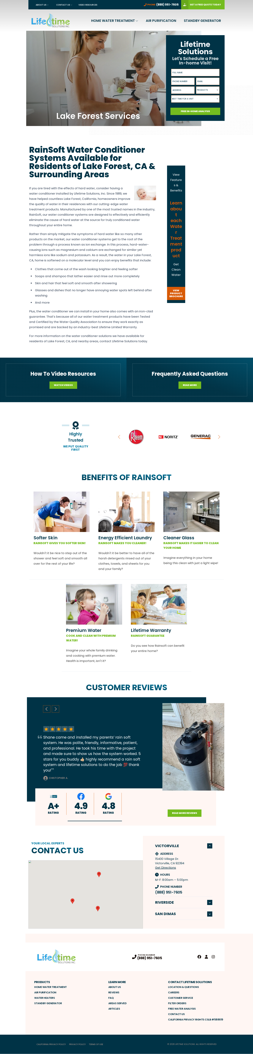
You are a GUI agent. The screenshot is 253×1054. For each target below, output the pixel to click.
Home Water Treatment (113, 20)
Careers (173, 992)
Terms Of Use (96, 1044)
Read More (190, 385)
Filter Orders (177, 1003)
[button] (99, 874)
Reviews (113, 992)
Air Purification (161, 20)
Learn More (117, 982)
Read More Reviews (184, 813)
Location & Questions (183, 987)
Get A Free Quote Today (205, 4)
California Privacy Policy (51, 1044)
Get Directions (165, 868)
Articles (114, 1008)
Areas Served (117, 1003)
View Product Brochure (176, 293)
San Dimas (165, 913)
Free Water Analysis (182, 1008)
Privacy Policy (77, 1044)
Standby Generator (202, 20)
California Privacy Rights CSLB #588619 (195, 1019)
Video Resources (87, 4)
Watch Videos (63, 385)
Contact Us (63, 4)
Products (42, 982)
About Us (41, 4)
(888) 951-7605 (168, 892)
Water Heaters (44, 998)
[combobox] (207, 90)
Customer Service (180, 998)
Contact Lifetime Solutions (190, 982)
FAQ (111, 998)
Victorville (167, 845)
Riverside (164, 902)
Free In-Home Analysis (195, 111)
